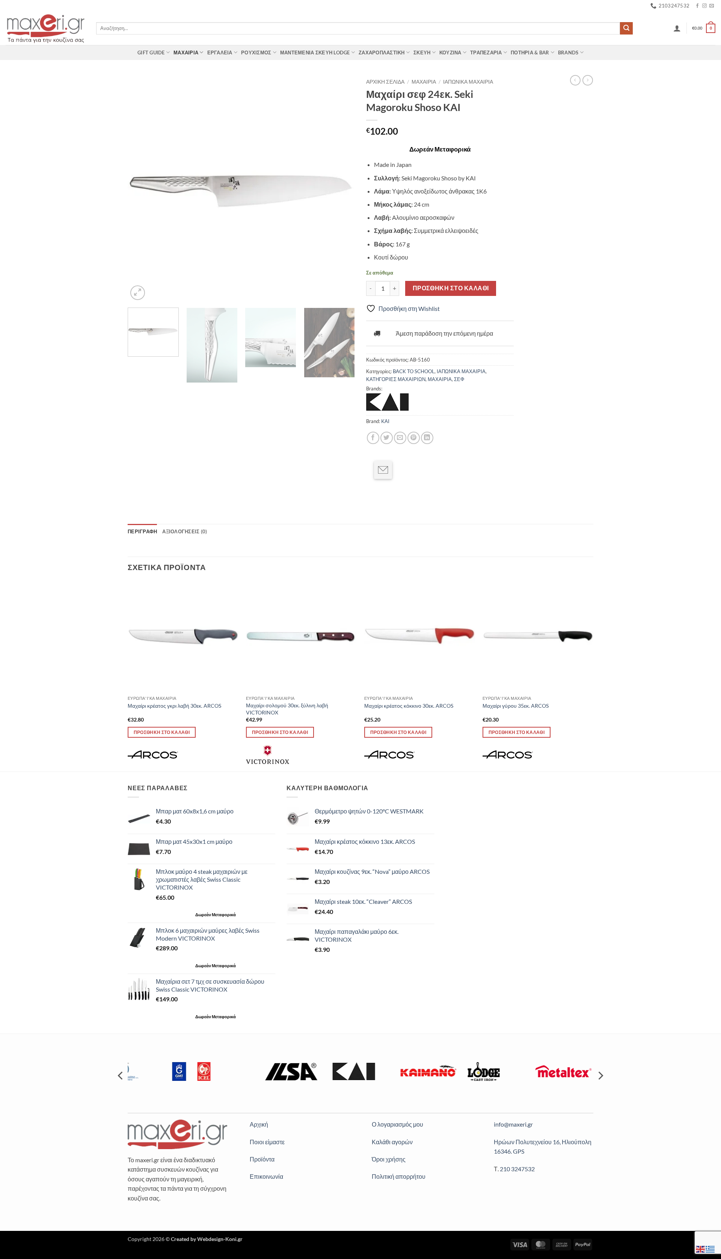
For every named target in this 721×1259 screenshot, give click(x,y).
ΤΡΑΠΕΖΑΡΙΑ (486, 53)
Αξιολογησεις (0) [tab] (184, 531)
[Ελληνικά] (710, 1248)
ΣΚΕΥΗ (421, 53)
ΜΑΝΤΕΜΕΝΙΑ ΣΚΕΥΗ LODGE (315, 53)
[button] (677, 28)
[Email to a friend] (383, 470)
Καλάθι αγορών (392, 1141)
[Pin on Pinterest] (413, 438)
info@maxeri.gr (513, 1124)
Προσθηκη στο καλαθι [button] (162, 732)
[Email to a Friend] (400, 438)
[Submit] (626, 28)
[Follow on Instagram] (704, 6)
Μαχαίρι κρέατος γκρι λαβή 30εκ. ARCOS (174, 705)
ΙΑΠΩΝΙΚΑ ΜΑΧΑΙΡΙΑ (468, 82)
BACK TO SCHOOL (413, 371)
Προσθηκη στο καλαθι (451, 288)
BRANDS (568, 53)
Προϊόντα (262, 1159)
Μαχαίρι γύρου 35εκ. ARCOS (516, 705)
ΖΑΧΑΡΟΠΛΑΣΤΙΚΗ (382, 53)
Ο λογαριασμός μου (397, 1124)
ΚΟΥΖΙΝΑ (450, 53)
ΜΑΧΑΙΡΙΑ (185, 53)
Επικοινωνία (266, 1176)
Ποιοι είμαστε (267, 1141)
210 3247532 (517, 1168)
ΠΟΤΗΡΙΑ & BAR (530, 53)
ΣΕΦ (459, 379)
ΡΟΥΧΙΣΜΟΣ (256, 53)
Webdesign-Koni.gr (220, 1239)
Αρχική (259, 1124)
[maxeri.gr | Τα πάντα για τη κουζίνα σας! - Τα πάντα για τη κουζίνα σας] (45, 28)
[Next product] (575, 80)
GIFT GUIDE (151, 53)
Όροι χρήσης (389, 1159)
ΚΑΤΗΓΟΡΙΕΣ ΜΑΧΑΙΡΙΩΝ (395, 379)
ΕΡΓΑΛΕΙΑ (219, 53)
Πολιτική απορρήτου (398, 1176)
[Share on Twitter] (386, 438)
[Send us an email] (711, 6)
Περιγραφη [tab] (142, 531)
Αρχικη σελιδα (385, 82)
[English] (701, 1248)
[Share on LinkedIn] (427, 438)
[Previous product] (587, 80)
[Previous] (141, 188)
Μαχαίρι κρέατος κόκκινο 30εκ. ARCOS (408, 705)
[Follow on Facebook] (697, 6)
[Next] (341, 188)
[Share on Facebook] (373, 438)
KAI (385, 421)
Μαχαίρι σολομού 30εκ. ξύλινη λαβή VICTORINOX (287, 709)
